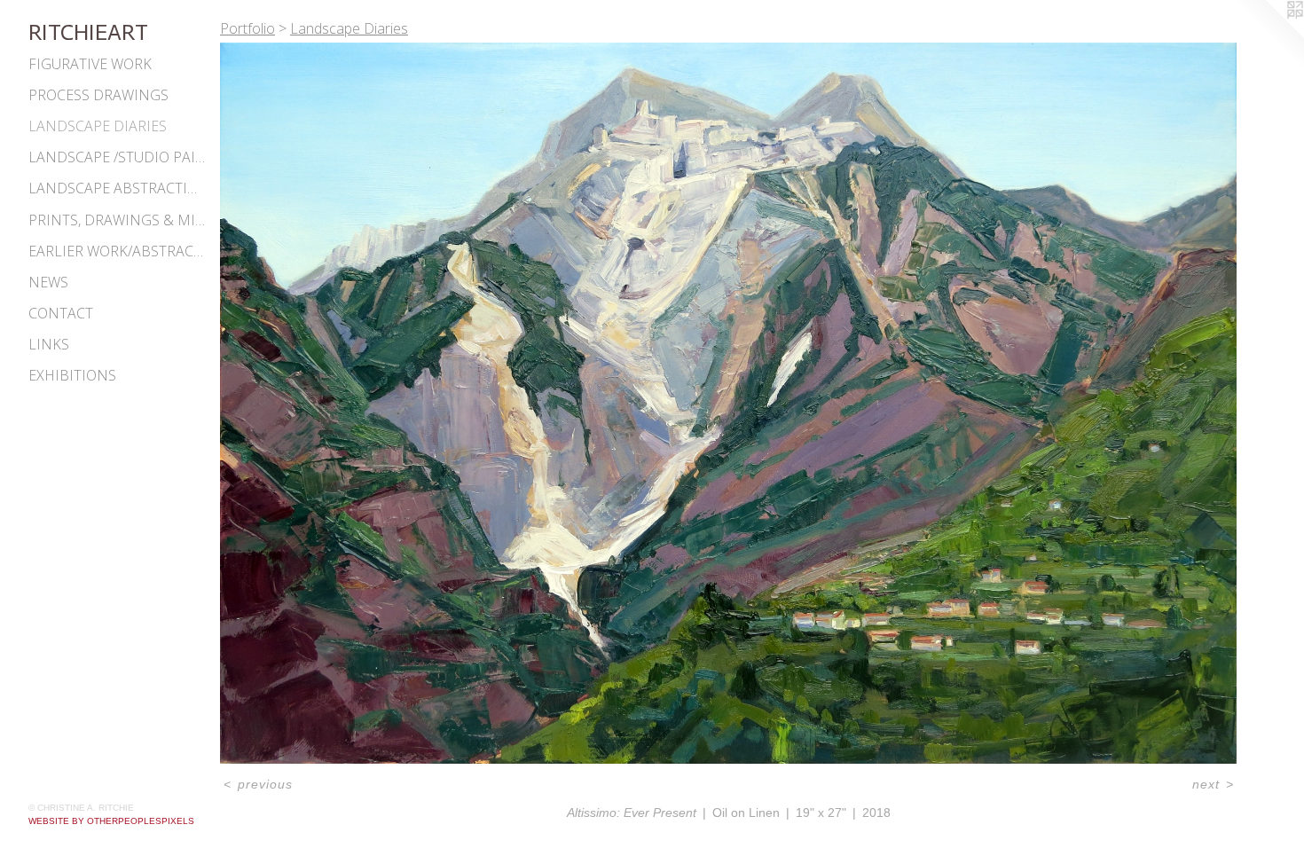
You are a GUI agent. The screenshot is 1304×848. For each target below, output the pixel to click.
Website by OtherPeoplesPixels (111, 821)
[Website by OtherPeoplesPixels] (1268, 35)
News (48, 282)
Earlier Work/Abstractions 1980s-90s (117, 251)
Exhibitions (72, 375)
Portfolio (247, 28)
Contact (60, 313)
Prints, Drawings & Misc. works (117, 220)
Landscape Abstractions (117, 188)
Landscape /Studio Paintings (117, 157)
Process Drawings (98, 95)
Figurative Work (90, 64)
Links (48, 344)
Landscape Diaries (97, 126)
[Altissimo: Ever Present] (728, 403)
